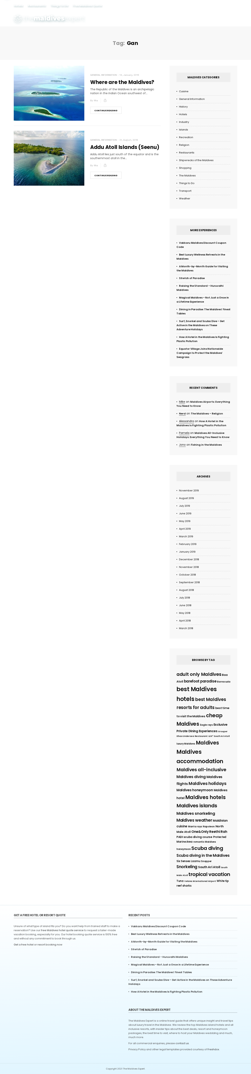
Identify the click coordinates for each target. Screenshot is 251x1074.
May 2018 (184, 613)
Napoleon (209, 826)
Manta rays (195, 826)
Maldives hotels (205, 797)
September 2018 (189, 582)
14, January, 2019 (129, 75)
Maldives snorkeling (195, 813)
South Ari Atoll (209, 867)
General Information (103, 75)
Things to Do (59, 5)
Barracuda (223, 681)
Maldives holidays (207, 783)
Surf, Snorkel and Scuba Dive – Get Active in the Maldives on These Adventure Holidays (200, 325)
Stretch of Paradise (192, 278)
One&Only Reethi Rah (209, 831)
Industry (184, 122)
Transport (185, 191)
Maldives (207, 742)
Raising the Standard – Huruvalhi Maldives (159, 957)
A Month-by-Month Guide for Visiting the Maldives (164, 942)
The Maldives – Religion (207, 413)
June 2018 (185, 605)
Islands (183, 129)
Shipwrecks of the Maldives (196, 160)
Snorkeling (186, 867)
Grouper (222, 731)
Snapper (206, 861)
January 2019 (187, 552)
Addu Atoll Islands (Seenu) (124, 147)
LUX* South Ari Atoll (219, 736)
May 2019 (184, 521)
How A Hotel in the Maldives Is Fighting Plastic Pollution (166, 992)
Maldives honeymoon (194, 790)
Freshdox (213, 1049)
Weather (184, 198)
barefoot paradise (200, 681)
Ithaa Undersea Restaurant (192, 736)
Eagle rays (206, 724)
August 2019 (186, 498)
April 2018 (185, 620)
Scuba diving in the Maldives (203, 855)
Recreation (186, 137)
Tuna (180, 881)
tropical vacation (209, 874)
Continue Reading (105, 110)
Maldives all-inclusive (201, 769)
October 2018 (187, 575)
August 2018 (186, 590)
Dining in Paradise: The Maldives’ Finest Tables (161, 972)
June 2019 (185, 513)
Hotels (18, 5)
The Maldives (187, 175)
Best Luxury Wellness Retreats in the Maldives (160, 934)
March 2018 (186, 628)
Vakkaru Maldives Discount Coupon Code (158, 926)
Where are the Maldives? (122, 82)
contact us (182, 1043)
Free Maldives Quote (87, 5)
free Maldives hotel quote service (62, 930)
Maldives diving (191, 776)
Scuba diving (207, 848)
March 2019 (186, 536)
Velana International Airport (200, 881)
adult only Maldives (198, 674)
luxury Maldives (185, 743)
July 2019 (184, 506)
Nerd (182, 413)
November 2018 (189, 567)
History (183, 107)
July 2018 (184, 598)
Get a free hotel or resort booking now (38, 944)
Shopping (185, 168)
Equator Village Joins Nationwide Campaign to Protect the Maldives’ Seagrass (199, 353)
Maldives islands (196, 805)
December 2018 (189, 559)
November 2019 (189, 490)
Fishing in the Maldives (206, 445)
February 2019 (187, 544)
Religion (184, 145)
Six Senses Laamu (188, 861)
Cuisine (183, 91)
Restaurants (37, 5)
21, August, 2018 (128, 140)
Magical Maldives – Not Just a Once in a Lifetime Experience (170, 964)
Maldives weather (194, 820)
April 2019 (185, 529)
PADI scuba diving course (194, 837)
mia (96, 100)
